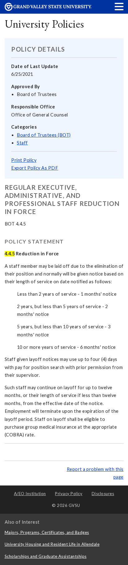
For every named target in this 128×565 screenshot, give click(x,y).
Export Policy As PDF (34, 168)
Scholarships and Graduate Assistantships (46, 556)
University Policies (44, 24)
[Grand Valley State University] (48, 9)
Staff (22, 142)
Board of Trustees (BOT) (44, 135)
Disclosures (103, 493)
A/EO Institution (30, 493)
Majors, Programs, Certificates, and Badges (47, 532)
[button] (119, 6)
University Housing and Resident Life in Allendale (52, 544)
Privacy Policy (68, 493)
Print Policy (23, 160)
